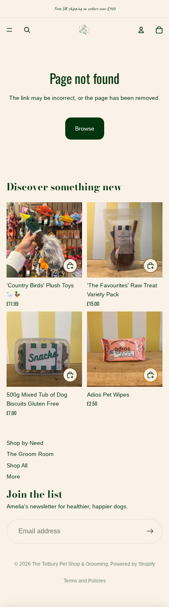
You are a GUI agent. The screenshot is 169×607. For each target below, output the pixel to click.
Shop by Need (25, 443)
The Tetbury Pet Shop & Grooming (70, 564)
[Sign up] (150, 531)
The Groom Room (30, 454)
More (13, 476)
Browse (84, 128)
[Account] (141, 30)
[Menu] (9, 29)
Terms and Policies (85, 581)
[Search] (27, 30)
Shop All (17, 465)
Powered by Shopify (132, 564)
